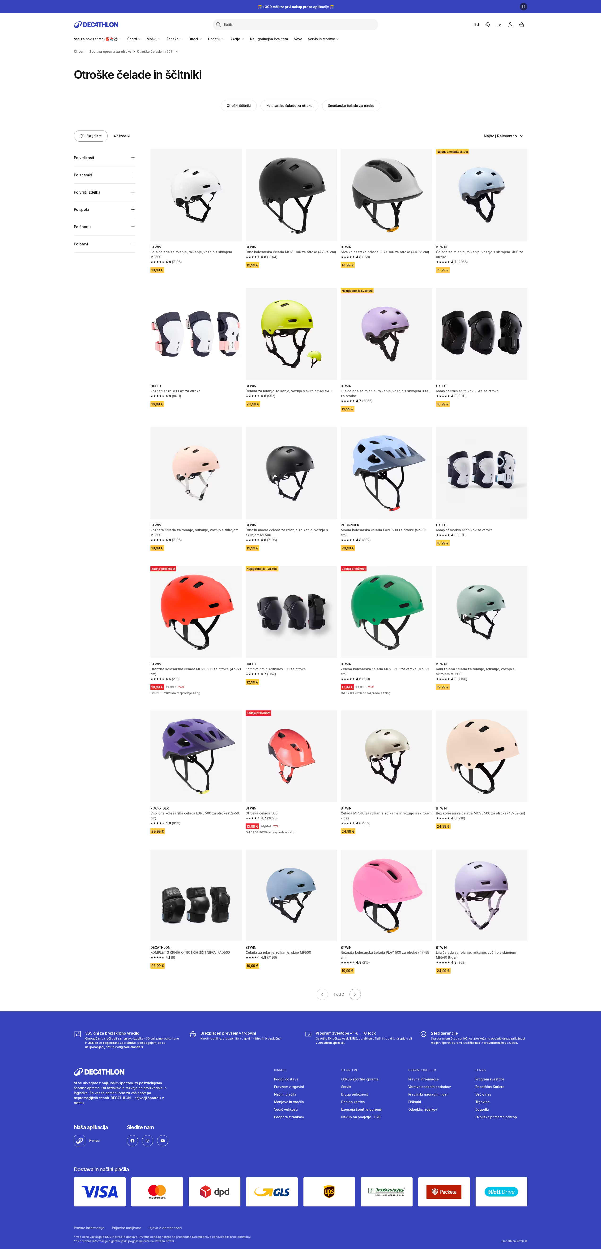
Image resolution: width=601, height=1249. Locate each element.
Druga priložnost (354, 1094)
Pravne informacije (423, 1079)
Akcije (235, 39)
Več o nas (483, 1094)
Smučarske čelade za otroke (351, 106)
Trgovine (482, 1102)
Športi (132, 39)
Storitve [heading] (349, 1070)
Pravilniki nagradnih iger (428, 1094)
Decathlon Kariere (490, 1087)
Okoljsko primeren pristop (496, 1117)
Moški (152, 39)
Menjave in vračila (289, 1102)
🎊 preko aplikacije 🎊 (296, 7)
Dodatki (215, 39)
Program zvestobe (490, 1079)
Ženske (172, 39)
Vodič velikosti (286, 1109)
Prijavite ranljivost (126, 1228)
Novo (298, 39)
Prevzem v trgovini (289, 1087)
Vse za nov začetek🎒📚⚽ (96, 39)
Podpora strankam (289, 1117)
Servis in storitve (322, 39)
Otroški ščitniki (239, 106)
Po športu (82, 226)
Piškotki (414, 1102)
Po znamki (83, 175)
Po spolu (81, 209)
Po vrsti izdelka (87, 192)
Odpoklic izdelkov (422, 1109)
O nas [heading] (480, 1070)
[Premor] (523, 6)
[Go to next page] (355, 994)
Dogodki (482, 1109)
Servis (346, 1087)
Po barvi (81, 244)
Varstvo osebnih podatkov (429, 1087)
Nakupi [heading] (280, 1070)
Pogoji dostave (286, 1079)
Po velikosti (84, 157)
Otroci (193, 39)
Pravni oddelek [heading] (422, 1070)
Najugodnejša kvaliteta (269, 39)
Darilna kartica (353, 1102)
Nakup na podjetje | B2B (361, 1117)
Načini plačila (285, 1094)
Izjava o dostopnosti (165, 1228)
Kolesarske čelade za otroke (289, 106)
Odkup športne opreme (360, 1079)
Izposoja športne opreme (361, 1109)
